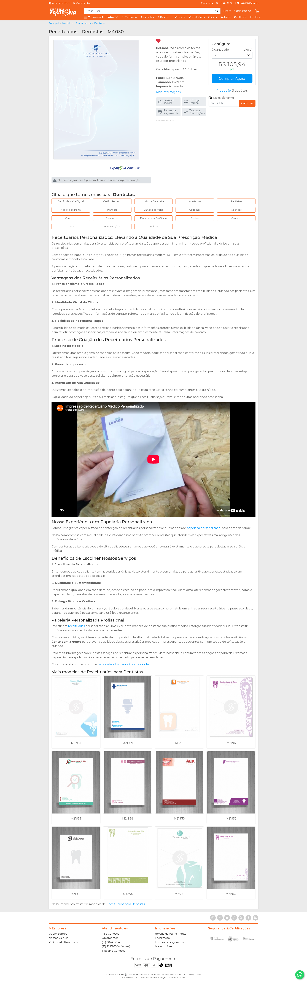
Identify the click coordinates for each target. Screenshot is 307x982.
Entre (227, 11)
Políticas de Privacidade (64, 942)
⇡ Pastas (162, 17)
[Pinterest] (228, 3)
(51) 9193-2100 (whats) (116, 946)
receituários (76, 626)
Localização (162, 938)
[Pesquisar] (216, 11)
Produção (223, 90)
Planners (112, 209)
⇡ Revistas (178, 17)
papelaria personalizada (203, 528)
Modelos (67, 23)
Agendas (236, 209)
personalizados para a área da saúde (123, 664)
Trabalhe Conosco (113, 950)
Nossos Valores (58, 938)
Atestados (195, 201)
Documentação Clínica (153, 218)
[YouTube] (224, 3)
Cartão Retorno (112, 201)
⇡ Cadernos (129, 17)
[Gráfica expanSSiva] (63, 12)
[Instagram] (217, 3)
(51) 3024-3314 (111, 942)
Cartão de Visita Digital (71, 201)
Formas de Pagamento (170, 942)
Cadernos (194, 209)
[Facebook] (248, 918)
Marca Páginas (112, 226)
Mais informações (168, 92)
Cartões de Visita (153, 209)
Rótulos (225, 17)
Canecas (236, 218)
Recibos (153, 226)
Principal (54, 23)
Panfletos (240, 17)
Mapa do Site (163, 946)
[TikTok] (221, 3)
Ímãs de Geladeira (153, 201)
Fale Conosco (110, 933)
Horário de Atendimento (171, 933)
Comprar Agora (232, 78)
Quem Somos (58, 933)
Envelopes (112, 218)
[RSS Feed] (231, 3)
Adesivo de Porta (71, 209)
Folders (255, 17)
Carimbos (70, 218)
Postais (195, 218)
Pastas (70, 226)
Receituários (197, 17)
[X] (241, 918)
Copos (212, 17)
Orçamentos (110, 938)
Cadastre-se (242, 11)
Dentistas (99, 23)
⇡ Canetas (147, 17)
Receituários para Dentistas (125, 904)
